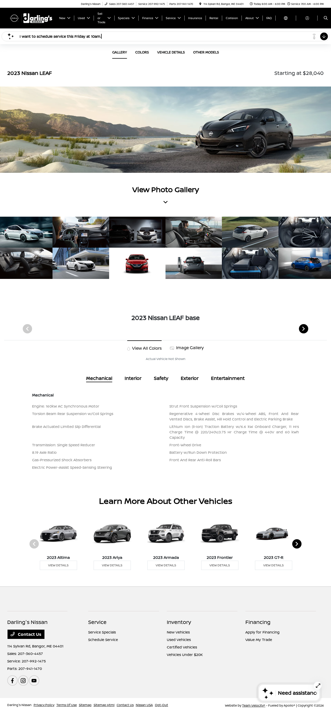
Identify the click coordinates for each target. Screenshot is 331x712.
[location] (200, 4)
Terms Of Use (66, 705)
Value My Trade (258, 639)
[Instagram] (23, 680)
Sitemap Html (104, 705)
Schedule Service (103, 639)
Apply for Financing (262, 632)
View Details (58, 565)
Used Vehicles (179, 639)
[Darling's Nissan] (30, 17)
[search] (326, 18)
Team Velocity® (253, 705)
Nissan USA (144, 705)
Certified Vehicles (182, 647)
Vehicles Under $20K (185, 654)
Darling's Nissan (19, 705)
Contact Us (29, 634)
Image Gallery (189, 347)
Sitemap (85, 705)
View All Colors (146, 348)
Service (97, 622)
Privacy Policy (44, 705)
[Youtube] (34, 680)
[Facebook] (12, 680)
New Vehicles (178, 632)
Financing (257, 622)
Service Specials (102, 632)
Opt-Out (161, 705)
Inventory (179, 622)
